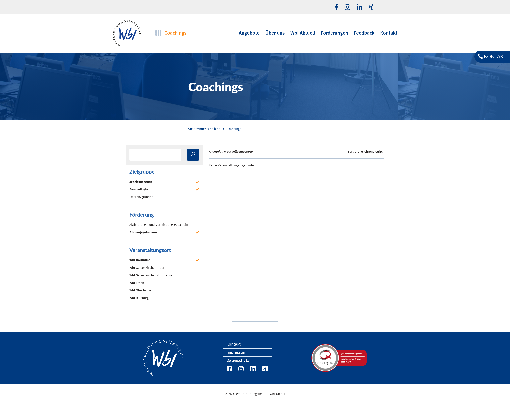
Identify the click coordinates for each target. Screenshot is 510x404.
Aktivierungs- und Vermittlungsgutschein (158, 224)
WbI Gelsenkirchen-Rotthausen (151, 275)
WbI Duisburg (139, 298)
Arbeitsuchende (141, 182)
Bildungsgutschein (143, 232)
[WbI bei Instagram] (240, 369)
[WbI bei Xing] (371, 7)
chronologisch (374, 151)
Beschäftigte (138, 189)
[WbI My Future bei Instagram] (347, 7)
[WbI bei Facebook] (228, 369)
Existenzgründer (141, 197)
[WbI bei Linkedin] (359, 7)
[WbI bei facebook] (336, 7)
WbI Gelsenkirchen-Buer (146, 267)
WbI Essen (136, 283)
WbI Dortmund (140, 260)
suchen (193, 155)
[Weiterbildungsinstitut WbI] (204, 129)
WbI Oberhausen (141, 290)
